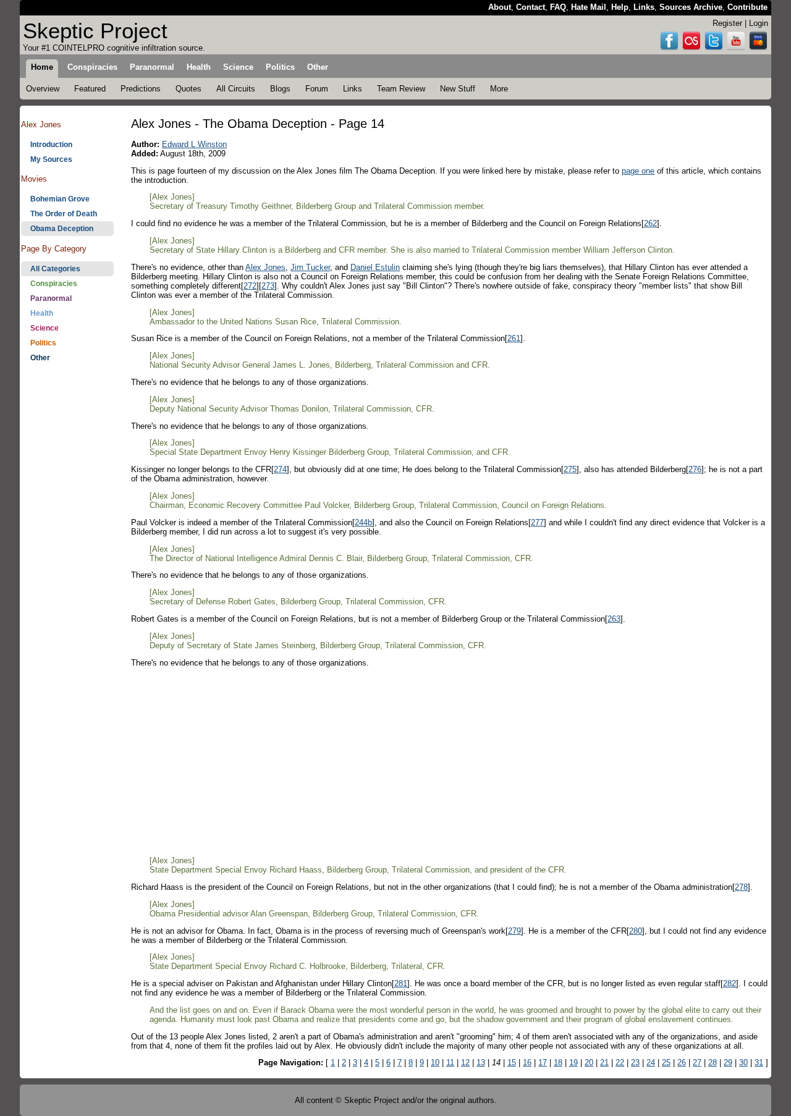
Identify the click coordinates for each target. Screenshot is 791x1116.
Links (643, 7)
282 (729, 983)
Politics (43, 343)
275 (570, 469)
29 (728, 1062)
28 (712, 1062)
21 (604, 1062)
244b (363, 522)
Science (44, 328)
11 (450, 1062)
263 (613, 619)
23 (635, 1062)
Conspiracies (53, 283)
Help (619, 7)
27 (697, 1062)
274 (280, 469)
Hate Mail (588, 7)
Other (40, 357)
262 (650, 223)
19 (573, 1062)
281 (400, 983)
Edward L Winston (194, 144)
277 (537, 522)
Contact (530, 7)
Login (758, 23)
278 (741, 887)
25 (666, 1062)
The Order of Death (63, 213)
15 (511, 1062)
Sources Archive (690, 7)
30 (743, 1062)
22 (619, 1062)
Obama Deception (61, 228)
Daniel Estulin (375, 267)
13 (480, 1062)
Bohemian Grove (60, 199)
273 (267, 285)
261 (513, 338)
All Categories (55, 268)
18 (558, 1062)
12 (465, 1062)
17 (542, 1062)
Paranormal (51, 298)
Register (727, 23)
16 (527, 1062)
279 (514, 931)
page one (638, 170)
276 (694, 469)
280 (635, 931)
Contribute (747, 7)
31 (759, 1062)
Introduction (51, 144)
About (499, 7)
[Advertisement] (67, 563)
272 (249, 285)
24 (650, 1062)
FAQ (558, 7)
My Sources (51, 159)
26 (681, 1062)
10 (435, 1062)
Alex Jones (265, 267)
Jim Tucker (310, 267)
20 (589, 1062)
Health (41, 313)
